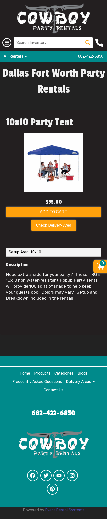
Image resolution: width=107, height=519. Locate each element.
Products (42, 373)
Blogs (83, 373)
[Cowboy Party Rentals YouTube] (59, 475)
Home (25, 373)
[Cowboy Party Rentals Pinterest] (52, 489)
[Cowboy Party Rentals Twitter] (46, 475)
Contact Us (53, 390)
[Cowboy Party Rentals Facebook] (32, 475)
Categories (64, 373)
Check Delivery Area (53, 225)
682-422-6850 (90, 56)
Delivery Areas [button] (79, 381)
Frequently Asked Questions (37, 381)
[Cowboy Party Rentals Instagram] (72, 475)
